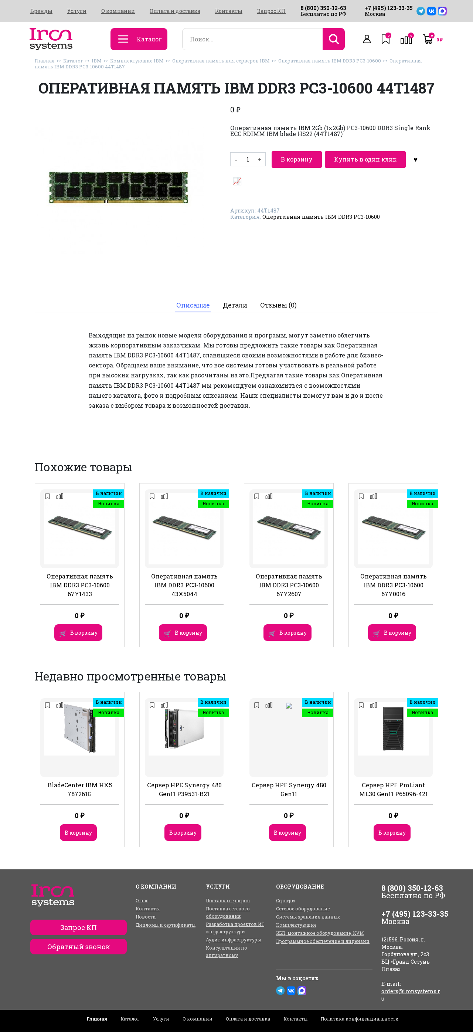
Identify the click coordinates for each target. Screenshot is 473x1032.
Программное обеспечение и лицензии (323, 941)
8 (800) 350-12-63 (323, 7)
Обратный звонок (78, 946)
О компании (118, 11)
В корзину (297, 159)
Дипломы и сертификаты (165, 925)
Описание (193, 305)
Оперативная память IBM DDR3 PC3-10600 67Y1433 (80, 585)
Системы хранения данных (308, 917)
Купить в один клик (365, 159)
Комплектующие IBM (137, 61)
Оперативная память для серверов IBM (221, 61)
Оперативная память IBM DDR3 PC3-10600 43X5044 (184, 585)
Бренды (41, 11)
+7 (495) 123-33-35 (389, 7)
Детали (235, 305)
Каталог (73, 61)
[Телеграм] (420, 11)
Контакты (228, 11)
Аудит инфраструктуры (233, 940)
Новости (146, 917)
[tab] (193, 305)
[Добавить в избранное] (416, 159)
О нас (142, 900)
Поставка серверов (228, 900)
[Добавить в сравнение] (237, 181)
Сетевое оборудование (303, 909)
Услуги (76, 11)
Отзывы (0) (278, 305)
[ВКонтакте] (431, 11)
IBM (97, 61)
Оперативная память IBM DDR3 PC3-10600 (329, 61)
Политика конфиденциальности (360, 1019)
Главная (45, 61)
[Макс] (442, 11)
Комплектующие (296, 925)
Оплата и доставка (175, 11)
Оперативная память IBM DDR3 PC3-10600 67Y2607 (289, 585)
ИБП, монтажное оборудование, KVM (320, 933)
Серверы (285, 900)
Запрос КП (271, 11)
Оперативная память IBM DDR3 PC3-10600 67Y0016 (393, 585)
